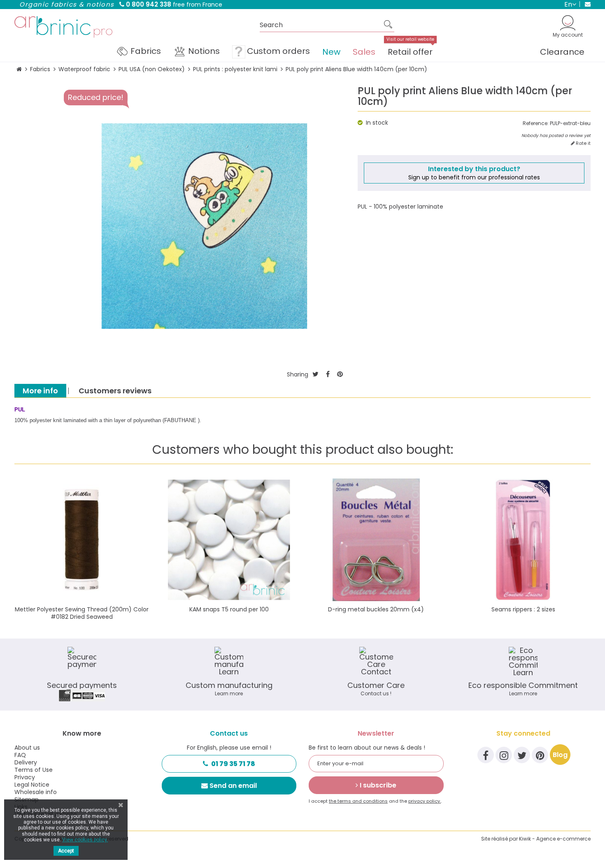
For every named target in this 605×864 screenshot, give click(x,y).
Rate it (583, 143)
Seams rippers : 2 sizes (523, 609)
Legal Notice (31, 784)
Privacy (24, 777)
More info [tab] (40, 391)
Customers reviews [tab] (115, 391)
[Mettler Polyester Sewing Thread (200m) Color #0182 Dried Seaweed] (82, 539)
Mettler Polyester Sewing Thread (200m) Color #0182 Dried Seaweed (82, 613)
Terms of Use (33, 769)
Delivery (25, 762)
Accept (66, 851)
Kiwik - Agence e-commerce (555, 838)
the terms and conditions (358, 801)
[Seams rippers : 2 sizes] (523, 539)
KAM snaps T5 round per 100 (229, 609)
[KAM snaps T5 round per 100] (229, 539)
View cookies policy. (85, 840)
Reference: (536, 123)
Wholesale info (35, 792)
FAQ (20, 755)
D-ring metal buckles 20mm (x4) (376, 609)
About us (27, 747)
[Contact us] (585, 4)
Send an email (233, 785)
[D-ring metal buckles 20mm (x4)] (376, 539)
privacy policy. (424, 801)
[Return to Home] (19, 69)
